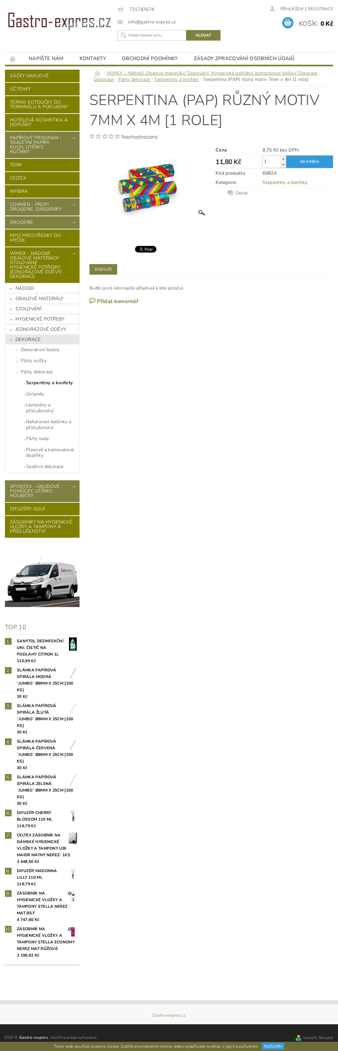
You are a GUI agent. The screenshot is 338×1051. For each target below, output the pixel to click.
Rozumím (273, 1046)
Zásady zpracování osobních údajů (244, 58)
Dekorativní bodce (40, 350)
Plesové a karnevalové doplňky (50, 453)
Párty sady (37, 438)
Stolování (28, 309)
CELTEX (18, 178)
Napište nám (46, 58)
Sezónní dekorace (44, 466)
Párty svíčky (34, 360)
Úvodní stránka (13, 58)
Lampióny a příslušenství (39, 408)
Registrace (320, 9)
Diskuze (103, 269)
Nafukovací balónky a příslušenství (48, 425)
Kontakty (93, 58)
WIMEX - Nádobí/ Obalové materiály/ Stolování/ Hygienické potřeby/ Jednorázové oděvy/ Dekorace (36, 265)
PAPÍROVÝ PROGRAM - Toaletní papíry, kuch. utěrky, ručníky (36, 145)
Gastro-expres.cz (169, 1015)
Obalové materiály (39, 298)
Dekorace (28, 339)
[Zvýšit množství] (283, 158)
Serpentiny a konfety (49, 383)
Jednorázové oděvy (41, 329)
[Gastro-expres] (59, 22)
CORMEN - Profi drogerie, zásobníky (36, 206)
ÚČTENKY (20, 89)
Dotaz (242, 193)
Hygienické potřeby (40, 319)
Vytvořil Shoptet (318, 1037)
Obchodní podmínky (150, 58)
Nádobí (25, 288)
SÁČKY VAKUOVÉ (29, 76)
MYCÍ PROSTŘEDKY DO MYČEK (35, 237)
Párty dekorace (36, 372)
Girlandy (35, 394)
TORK (16, 165)
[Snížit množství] (283, 164)
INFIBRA (19, 191)
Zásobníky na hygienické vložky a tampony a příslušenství (41, 526)
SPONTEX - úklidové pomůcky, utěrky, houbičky (35, 491)
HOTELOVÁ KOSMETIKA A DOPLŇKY (39, 122)
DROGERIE (21, 222)
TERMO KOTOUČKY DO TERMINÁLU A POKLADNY (39, 104)
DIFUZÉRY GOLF (28, 509)
